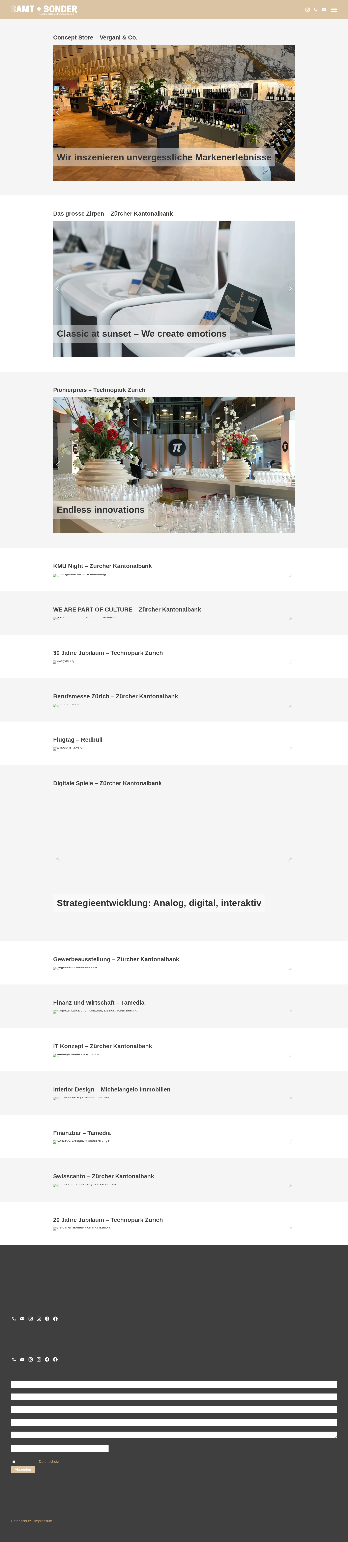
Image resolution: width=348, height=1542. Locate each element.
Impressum (43, 1521)
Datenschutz (49, 1462)
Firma (15, 1390)
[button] (334, 9)
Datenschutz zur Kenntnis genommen (42, 1455)
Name (16, 1378)
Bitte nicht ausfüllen (27, 1442)
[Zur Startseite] (44, 10)
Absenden (23, 1469)
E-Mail (17, 1403)
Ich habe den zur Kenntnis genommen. (58, 1462)
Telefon (17, 1416)
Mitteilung (19, 1429)
